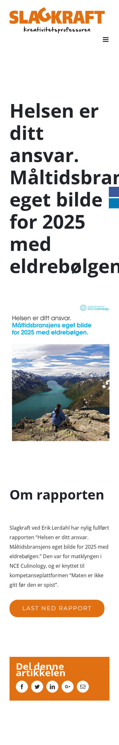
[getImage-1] (59, 309)
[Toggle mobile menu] (106, 39)
